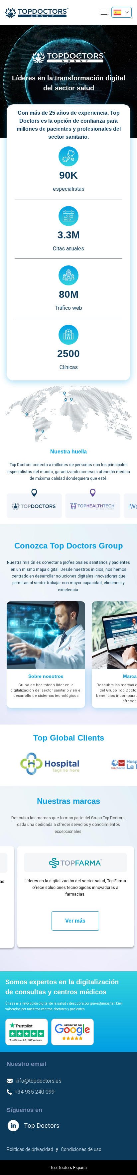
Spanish (121, 12)
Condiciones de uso (81, 1149)
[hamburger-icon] (103, 12)
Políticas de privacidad (30, 1149)
